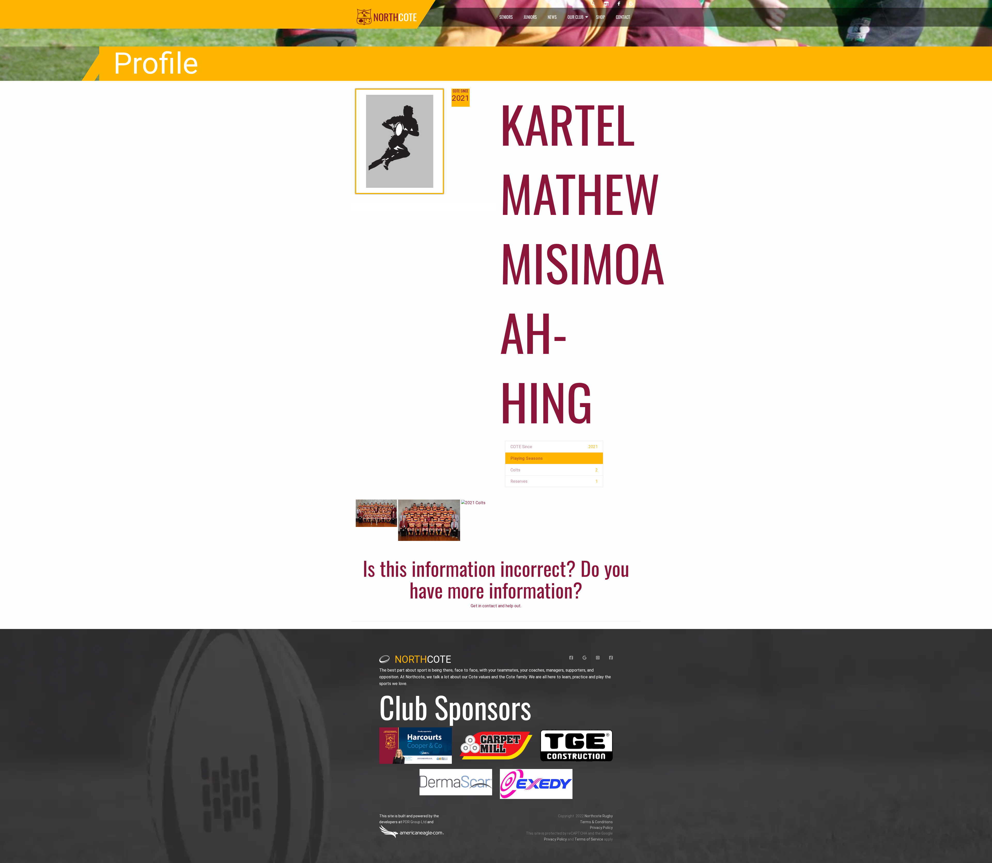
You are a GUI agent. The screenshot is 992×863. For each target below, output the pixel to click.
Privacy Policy (601, 828)
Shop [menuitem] (600, 17)
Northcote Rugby (599, 816)
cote (423, 659)
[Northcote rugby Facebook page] (619, 4)
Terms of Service (589, 839)
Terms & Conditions (596, 822)
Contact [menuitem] (623, 17)
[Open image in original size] (415, 745)
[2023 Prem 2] (376, 512)
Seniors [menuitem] (506, 17)
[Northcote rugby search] (593, 4)
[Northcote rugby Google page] (631, 4)
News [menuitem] (552, 17)
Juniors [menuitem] (530, 17)
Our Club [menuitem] (575, 17)
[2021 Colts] (473, 502)
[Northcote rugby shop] (606, 4)
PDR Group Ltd (415, 822)
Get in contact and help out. (496, 605)
